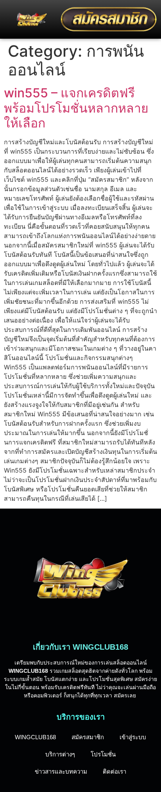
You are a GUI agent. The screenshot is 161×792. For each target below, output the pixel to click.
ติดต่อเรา (114, 771)
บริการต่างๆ (60, 754)
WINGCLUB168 (35, 737)
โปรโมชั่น (103, 754)
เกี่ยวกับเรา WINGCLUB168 (80, 647)
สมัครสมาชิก (88, 737)
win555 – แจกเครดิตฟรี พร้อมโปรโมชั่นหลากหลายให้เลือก (76, 108)
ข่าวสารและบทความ (61, 771)
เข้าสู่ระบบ (133, 737)
